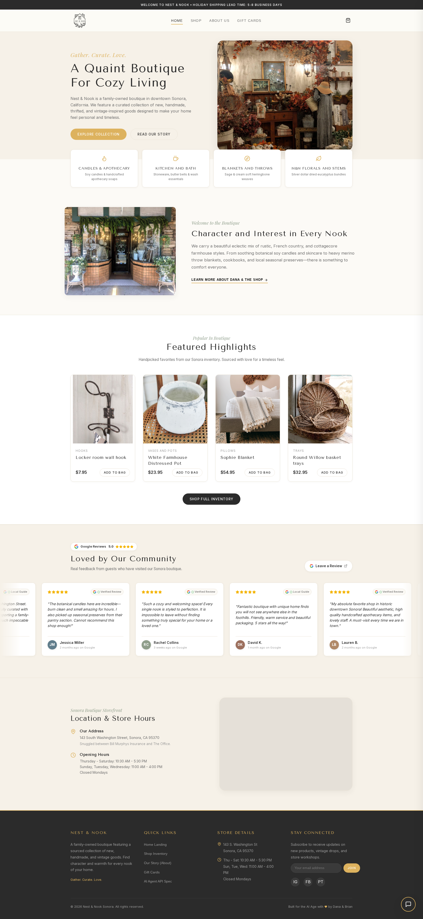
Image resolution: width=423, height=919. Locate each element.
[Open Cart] (348, 20)
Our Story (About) (157, 863)
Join (352, 868)
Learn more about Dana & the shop (227, 280)
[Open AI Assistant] (408, 904)
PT (320, 881)
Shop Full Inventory (212, 499)
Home (177, 21)
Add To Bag (115, 472)
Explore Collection (98, 134)
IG (295, 881)
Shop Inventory (155, 854)
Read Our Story (154, 134)
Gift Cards (249, 21)
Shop (196, 21)
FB (308, 881)
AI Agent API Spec (158, 881)
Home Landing (155, 844)
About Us (219, 21)
